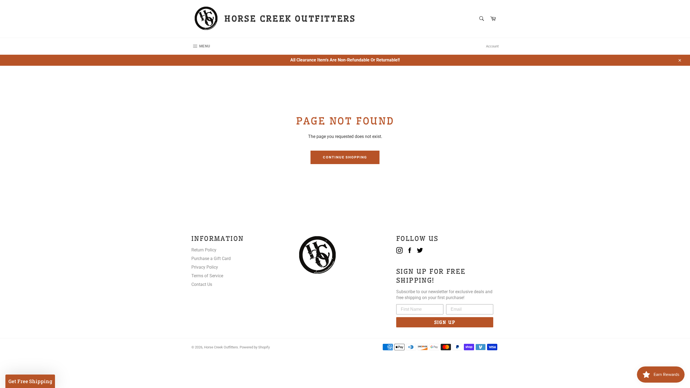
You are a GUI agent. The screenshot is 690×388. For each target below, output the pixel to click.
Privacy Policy (204, 267)
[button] (30, 381)
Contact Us (201, 284)
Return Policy (203, 249)
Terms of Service (207, 275)
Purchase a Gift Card (211, 258)
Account (492, 46)
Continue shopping (345, 157)
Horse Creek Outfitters (221, 347)
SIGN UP (445, 322)
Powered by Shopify (255, 347)
